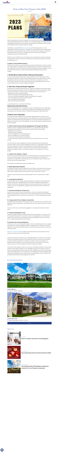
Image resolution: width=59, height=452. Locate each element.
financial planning (26, 48)
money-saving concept (15, 231)
